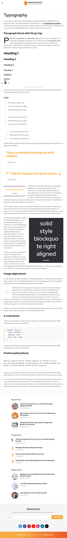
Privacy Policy (48, 535)
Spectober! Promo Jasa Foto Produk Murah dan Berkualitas (38, 414)
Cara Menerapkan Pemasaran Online (33, 483)
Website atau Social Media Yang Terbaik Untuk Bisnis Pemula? (37, 475)
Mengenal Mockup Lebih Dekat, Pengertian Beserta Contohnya (36, 423)
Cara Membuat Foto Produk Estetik (33, 493)
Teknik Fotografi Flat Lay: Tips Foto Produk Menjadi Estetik (36, 405)
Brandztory (22, 535)
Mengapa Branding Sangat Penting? (29, 447)
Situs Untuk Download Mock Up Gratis (30, 454)
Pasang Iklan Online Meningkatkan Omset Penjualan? (35, 460)
